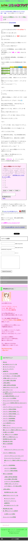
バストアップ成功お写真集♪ (9, 409)
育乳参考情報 (12, 22)
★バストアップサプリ (8, 369)
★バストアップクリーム (9, 366)
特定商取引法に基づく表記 (9, 439)
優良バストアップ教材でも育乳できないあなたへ (15, 430)
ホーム (4, 446)
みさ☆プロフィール (8, 389)
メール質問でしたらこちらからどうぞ (10, 222)
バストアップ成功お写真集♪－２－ (11, 413)
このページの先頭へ (15, 539)
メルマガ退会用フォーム (9, 423)
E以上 (6, 187)
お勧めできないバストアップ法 (10, 387)
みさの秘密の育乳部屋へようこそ (11, 396)
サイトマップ (6, 525)
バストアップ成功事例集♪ (9, 418)
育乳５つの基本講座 (8, 443)
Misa (4, 198)
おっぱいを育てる (9, 227)
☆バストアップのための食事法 (10, 373)
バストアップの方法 (20, 227)
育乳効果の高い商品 (8, 441)
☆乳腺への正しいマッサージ (10, 378)
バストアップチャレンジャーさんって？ (12, 407)
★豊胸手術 (5, 371)
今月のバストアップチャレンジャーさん (12, 427)
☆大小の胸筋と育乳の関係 (9, 380)
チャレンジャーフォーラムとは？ (11, 400)
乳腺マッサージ (6, 425)
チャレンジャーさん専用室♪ (9, 398)
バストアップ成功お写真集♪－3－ (11, 411)
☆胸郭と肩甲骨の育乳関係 (9, 385)
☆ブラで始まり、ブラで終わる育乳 (11, 376)
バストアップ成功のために (9, 416)
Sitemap (5, 362)
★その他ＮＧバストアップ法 (10, 364)
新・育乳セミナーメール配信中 (10, 434)
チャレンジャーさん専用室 (9, 517)
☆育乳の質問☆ (6, 382)
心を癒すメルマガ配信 (8, 432)
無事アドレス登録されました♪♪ (10, 436)
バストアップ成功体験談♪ (9, 420)
